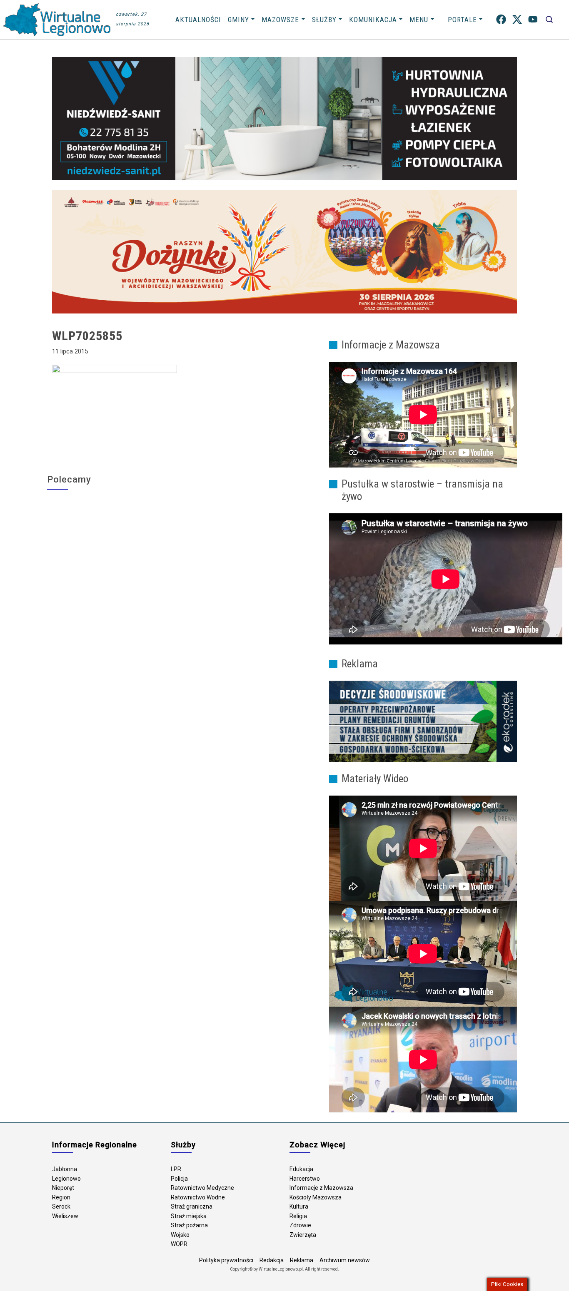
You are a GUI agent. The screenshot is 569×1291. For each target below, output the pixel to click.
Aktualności (198, 19)
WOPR (179, 1244)
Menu (418, 19)
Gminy (238, 19)
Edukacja (301, 1169)
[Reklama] (423, 721)
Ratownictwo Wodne (198, 1197)
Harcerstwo (304, 1178)
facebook (501, 19)
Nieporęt (63, 1187)
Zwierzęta (302, 1234)
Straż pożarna (189, 1225)
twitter (517, 19)
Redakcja (272, 1260)
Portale (462, 19)
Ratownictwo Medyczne (202, 1187)
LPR (176, 1169)
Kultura (298, 1206)
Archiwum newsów (344, 1260)
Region (61, 1197)
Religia (298, 1216)
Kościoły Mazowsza (315, 1197)
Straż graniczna (191, 1206)
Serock (61, 1206)
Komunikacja (373, 19)
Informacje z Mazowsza (321, 1187)
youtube (533, 19)
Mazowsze (280, 19)
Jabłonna (64, 1169)
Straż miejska (189, 1216)
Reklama (301, 1260)
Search (549, 19)
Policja (179, 1178)
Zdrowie (300, 1225)
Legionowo (66, 1178)
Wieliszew (65, 1216)
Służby (324, 19)
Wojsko (180, 1234)
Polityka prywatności (226, 1260)
